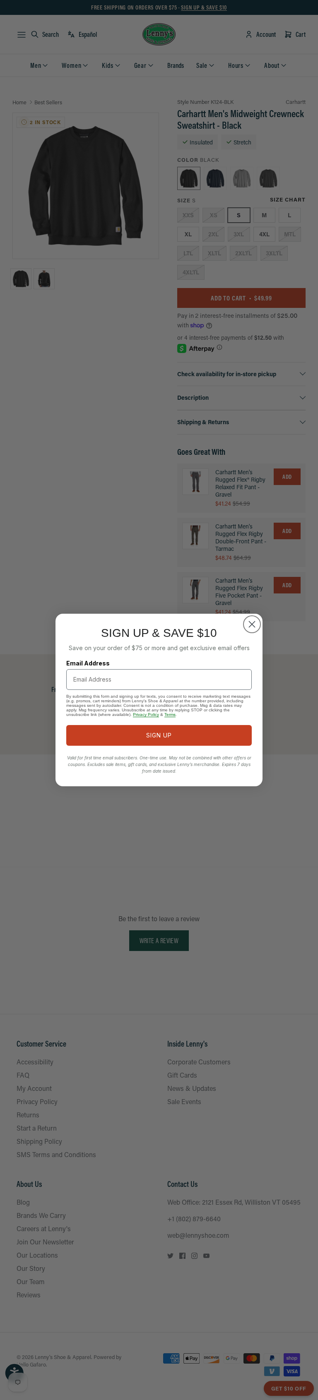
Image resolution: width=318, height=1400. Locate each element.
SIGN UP (159, 735)
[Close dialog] (252, 624)
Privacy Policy (146, 714)
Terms (170, 714)
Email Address (88, 663)
